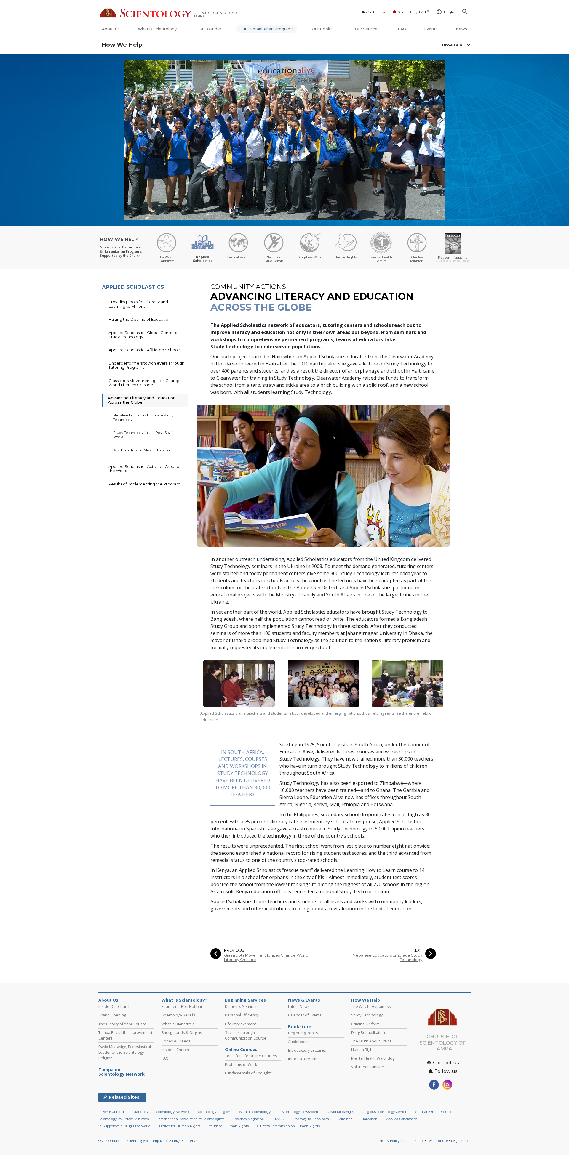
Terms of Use (437, 1140)
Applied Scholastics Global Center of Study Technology (143, 334)
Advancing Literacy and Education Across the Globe (141, 399)
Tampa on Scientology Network (121, 1072)
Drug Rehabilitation (368, 1032)
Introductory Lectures (307, 1050)
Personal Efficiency (241, 1015)
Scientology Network (172, 1112)
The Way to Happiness (371, 1006)
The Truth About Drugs (371, 1041)
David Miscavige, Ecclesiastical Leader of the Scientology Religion (124, 1052)
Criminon (345, 1119)
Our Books (322, 29)
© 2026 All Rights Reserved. (149, 1140)
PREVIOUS (234, 950)
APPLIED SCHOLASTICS (133, 287)
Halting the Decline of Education (139, 319)
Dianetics (140, 1112)
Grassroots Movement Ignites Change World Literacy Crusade (266, 957)
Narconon (369, 1119)
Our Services (367, 29)
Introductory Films (303, 1058)
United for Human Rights (179, 1126)
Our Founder (208, 29)
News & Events (304, 1000)
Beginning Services (245, 1000)
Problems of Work (241, 1064)
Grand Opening (112, 1015)
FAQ (402, 29)
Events (431, 29)
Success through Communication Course (245, 1035)
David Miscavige (340, 1112)
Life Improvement (240, 1023)
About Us (111, 29)
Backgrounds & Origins (182, 1032)
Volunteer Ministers (368, 1066)
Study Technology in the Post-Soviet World (144, 434)
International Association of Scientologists (190, 1119)
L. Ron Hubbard (111, 1112)
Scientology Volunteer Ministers (123, 1119)
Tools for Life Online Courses (251, 1055)
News (461, 29)
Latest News (299, 1006)
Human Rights (363, 1049)
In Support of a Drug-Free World (124, 1126)
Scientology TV (410, 12)
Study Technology (367, 1015)
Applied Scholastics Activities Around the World (143, 468)
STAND (278, 1119)
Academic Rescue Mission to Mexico (143, 450)
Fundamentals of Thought (248, 1073)
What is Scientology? (158, 29)
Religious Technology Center (384, 1112)
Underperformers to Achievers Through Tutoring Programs (146, 365)
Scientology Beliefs (178, 1015)
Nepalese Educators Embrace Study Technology (387, 957)
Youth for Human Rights (229, 1126)
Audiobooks (299, 1041)
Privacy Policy (388, 1140)
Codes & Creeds (176, 1041)
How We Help (121, 44)
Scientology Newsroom (300, 1112)
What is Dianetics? (178, 1023)
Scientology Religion (214, 1112)
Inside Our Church (114, 1006)
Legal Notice (461, 1140)
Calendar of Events (305, 1015)
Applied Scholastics (401, 1119)
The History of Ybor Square (122, 1023)
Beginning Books (303, 1032)
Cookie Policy (413, 1140)
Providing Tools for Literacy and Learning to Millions (138, 303)
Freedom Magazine (248, 1119)
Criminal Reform (365, 1023)
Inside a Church (175, 1049)
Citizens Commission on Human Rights (288, 1126)
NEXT (417, 950)
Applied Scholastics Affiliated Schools (144, 349)
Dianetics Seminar (241, 1006)
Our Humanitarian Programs (266, 29)
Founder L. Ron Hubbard (183, 1006)
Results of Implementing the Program (144, 484)
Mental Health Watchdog (372, 1058)
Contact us (375, 12)
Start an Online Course (433, 1112)
